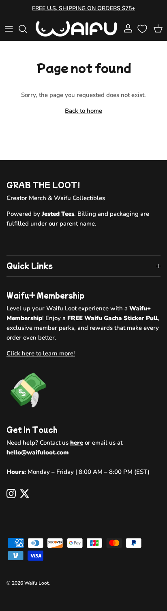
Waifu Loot (36, 583)
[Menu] (9, 29)
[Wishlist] (143, 29)
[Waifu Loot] (76, 29)
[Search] (27, 29)
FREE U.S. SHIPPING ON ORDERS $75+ (83, 8)
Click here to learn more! (40, 353)
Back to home (83, 111)
